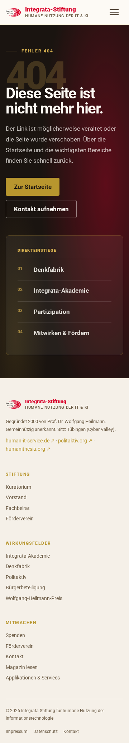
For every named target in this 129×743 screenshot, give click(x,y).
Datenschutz (45, 731)
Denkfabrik (41, 269)
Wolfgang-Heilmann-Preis (34, 598)
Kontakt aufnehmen (41, 209)
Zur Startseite (33, 186)
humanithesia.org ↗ (28, 449)
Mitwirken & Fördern (54, 332)
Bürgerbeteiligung (25, 587)
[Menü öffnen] (114, 12)
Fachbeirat (18, 508)
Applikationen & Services (33, 678)
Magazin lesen (22, 667)
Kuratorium (18, 487)
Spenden (15, 635)
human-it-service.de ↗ (30, 441)
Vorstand (16, 497)
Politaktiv (16, 577)
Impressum (17, 731)
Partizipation (44, 311)
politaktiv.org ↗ (75, 441)
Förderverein (20, 518)
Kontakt (15, 656)
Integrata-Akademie (53, 290)
